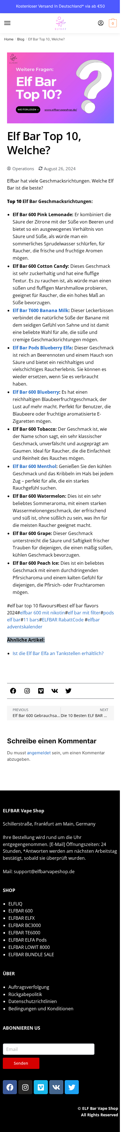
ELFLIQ (15, 904)
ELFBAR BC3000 (24, 925)
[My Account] (100, 23)
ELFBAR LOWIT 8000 (29, 947)
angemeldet (39, 752)
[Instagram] (27, 691)
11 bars (31, 620)
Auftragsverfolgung (28, 987)
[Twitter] (68, 691)
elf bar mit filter (84, 613)
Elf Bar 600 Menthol (34, 466)
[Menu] (12, 23)
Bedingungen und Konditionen (40, 1009)
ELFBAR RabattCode (63, 620)
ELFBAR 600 (20, 911)
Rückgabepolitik (25, 994)
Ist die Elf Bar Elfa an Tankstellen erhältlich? (58, 653)
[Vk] (54, 691)
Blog (20, 39)
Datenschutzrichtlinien (32, 1001)
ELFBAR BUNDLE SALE (31, 954)
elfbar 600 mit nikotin (42, 613)
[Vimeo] (41, 691)
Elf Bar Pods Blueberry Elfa (42, 348)
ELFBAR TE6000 (24, 933)
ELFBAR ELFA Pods (27, 940)
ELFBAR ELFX (21, 918)
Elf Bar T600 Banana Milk (40, 310)
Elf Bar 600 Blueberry (36, 392)
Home (9, 39)
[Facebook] (13, 691)
